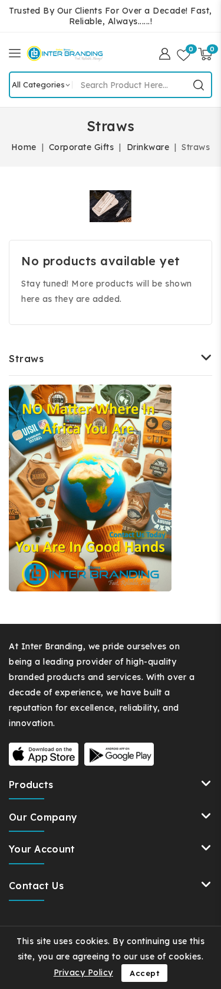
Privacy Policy (83, 972)
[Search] (198, 85)
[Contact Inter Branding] (90, 488)
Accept (144, 973)
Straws (26, 359)
